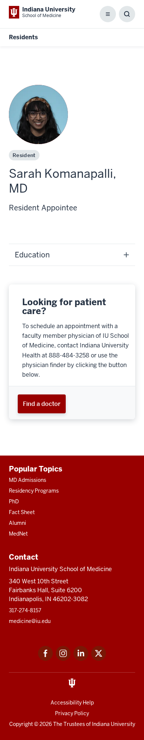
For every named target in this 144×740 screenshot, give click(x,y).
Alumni (17, 523)
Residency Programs (34, 490)
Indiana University (113, 724)
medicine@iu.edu (30, 621)
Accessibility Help (72, 702)
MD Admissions (27, 480)
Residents (23, 37)
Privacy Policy (72, 713)
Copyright (21, 724)
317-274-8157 (25, 610)
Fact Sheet (22, 512)
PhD (14, 501)
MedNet (18, 533)
